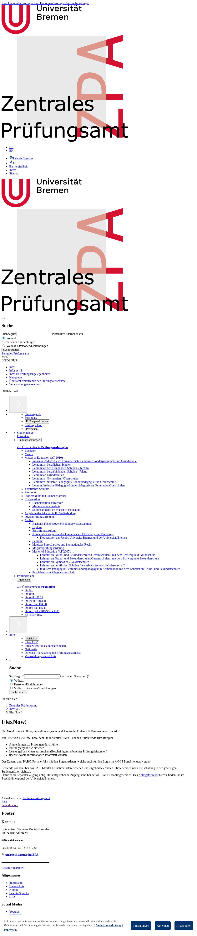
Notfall (13, 889)
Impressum (16, 882)
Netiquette (15, 377)
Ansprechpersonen (13, 867)
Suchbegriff (9, 334)
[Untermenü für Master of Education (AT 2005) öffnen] (71, 552)
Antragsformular (148, 775)
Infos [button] (12, 634)
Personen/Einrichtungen (20, 342)
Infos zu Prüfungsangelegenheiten (29, 374)
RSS (4, 801)
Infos (12, 367)
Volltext (11, 338)
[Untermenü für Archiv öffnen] (34, 521)
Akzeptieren (183, 925)
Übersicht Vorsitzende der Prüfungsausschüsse (37, 381)
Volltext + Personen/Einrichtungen (27, 346)
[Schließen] (18, 444)
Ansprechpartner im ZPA (21, 854)
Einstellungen (141, 925)
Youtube (14, 911)
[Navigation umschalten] (3, 318)
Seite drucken (10, 805)
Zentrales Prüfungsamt (15, 353)
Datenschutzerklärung (108, 925)
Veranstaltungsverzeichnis (25, 384)
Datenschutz (16, 886)
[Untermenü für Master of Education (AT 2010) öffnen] (64, 458)
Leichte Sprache (19, 893)
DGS (12, 896)
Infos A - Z (16, 370)
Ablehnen (163, 925)
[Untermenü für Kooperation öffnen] (41, 500)
